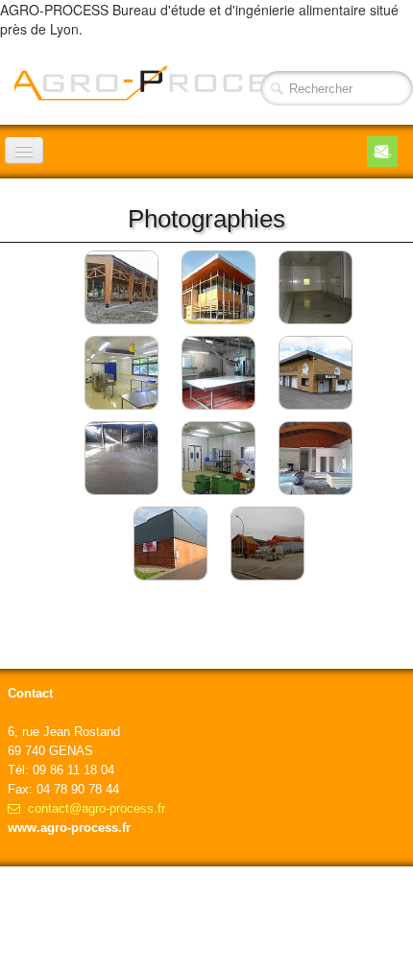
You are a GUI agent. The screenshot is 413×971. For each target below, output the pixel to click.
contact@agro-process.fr (96, 808)
